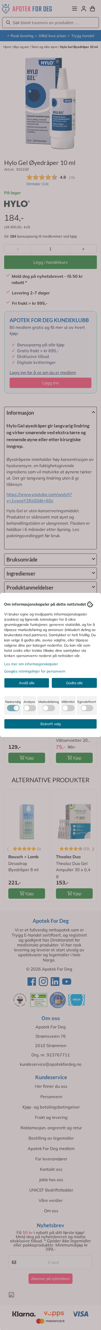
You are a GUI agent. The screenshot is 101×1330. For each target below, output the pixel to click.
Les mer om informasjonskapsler (31, 664)
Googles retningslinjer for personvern (34, 671)
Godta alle (74, 683)
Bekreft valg (50, 724)
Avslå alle (27, 683)
